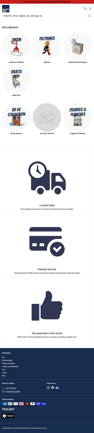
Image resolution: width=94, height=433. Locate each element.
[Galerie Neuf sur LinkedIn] (57, 387)
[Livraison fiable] (47, 178)
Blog (3, 375)
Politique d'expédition (8, 363)
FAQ (3, 357)
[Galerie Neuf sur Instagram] (48, 387)
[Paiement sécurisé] (47, 242)
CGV (3, 369)
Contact (4, 373)
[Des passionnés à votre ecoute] (47, 306)
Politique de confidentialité (10, 366)
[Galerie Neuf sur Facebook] (52, 387)
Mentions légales (7, 360)
